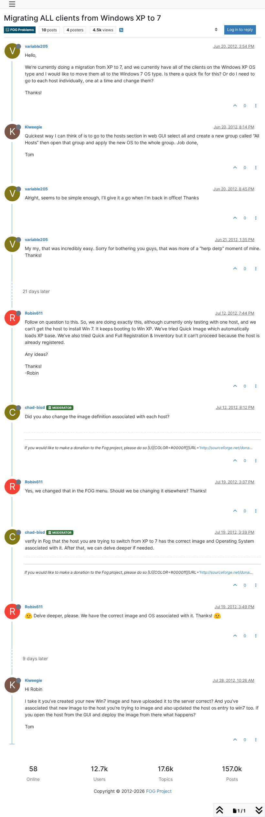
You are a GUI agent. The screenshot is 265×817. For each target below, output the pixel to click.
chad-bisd (35, 407)
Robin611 (34, 313)
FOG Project (159, 791)
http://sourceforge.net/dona (224, 447)
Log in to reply (240, 29)
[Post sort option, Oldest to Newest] (216, 29)
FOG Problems (22, 30)
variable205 (36, 46)
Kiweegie (33, 127)
